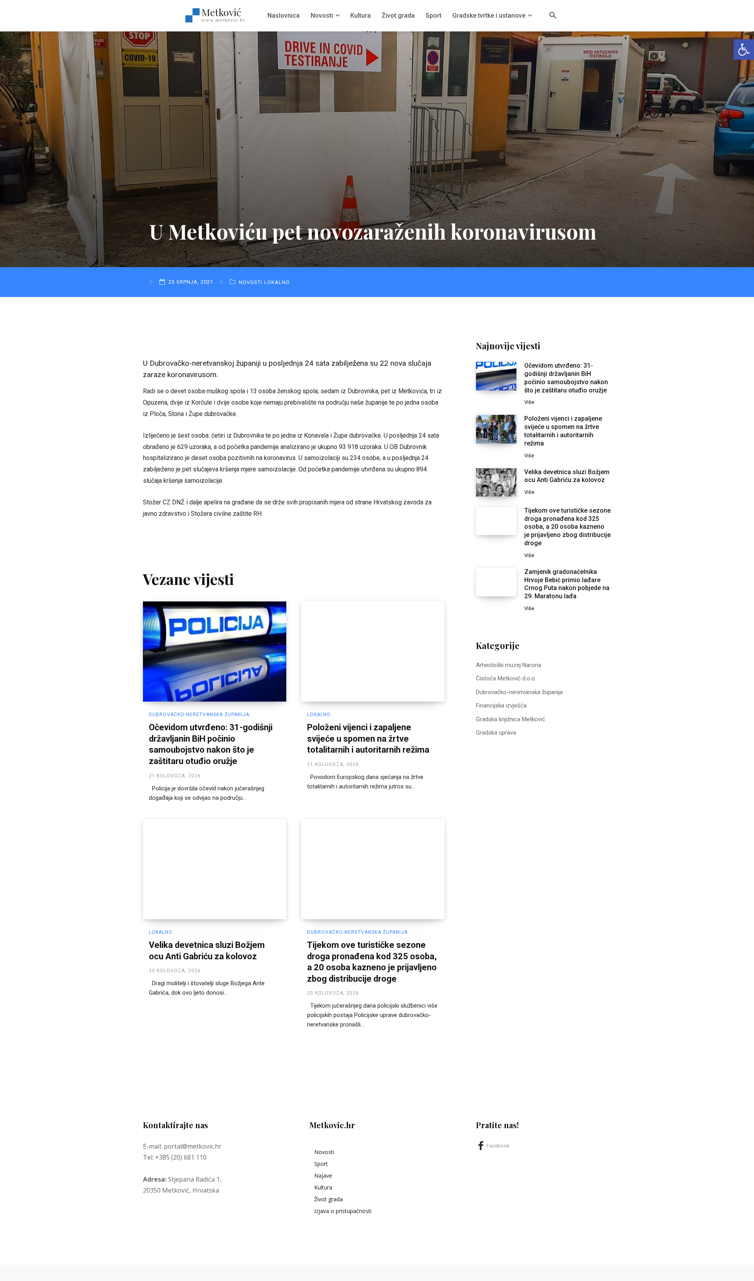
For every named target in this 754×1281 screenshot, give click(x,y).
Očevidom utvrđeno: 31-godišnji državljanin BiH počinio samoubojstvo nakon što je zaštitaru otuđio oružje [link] (566, 378)
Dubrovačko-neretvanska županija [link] (199, 714)
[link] (744, 49)
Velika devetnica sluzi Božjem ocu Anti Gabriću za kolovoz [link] (566, 476)
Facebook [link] (498, 1146)
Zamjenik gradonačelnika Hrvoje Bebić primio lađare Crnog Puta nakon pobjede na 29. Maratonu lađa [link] (566, 584)
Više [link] (529, 402)
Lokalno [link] (277, 282)
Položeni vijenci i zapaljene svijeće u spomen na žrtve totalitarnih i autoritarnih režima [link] (368, 738)
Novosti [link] (250, 282)
